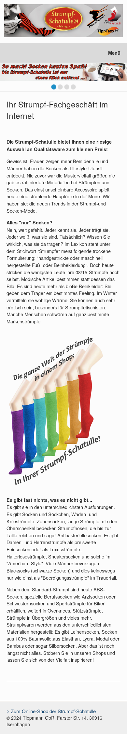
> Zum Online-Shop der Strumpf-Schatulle (51, 711)
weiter (120, 78)
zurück (6, 78)
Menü (114, 52)
